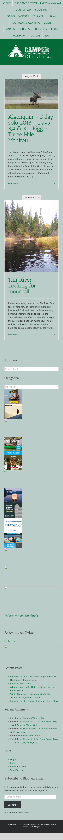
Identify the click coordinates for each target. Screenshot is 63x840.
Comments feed (18, 766)
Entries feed (16, 762)
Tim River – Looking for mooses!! (22, 285)
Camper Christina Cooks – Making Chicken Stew (34, 700)
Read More (13, 183)
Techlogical (36, 827)
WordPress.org (17, 769)
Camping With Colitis (20, 683)
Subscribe (13, 804)
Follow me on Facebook (21, 616)
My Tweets (9, 641)
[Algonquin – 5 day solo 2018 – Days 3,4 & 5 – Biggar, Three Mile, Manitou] (31, 94)
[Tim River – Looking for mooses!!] (31, 236)
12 (53, 334)
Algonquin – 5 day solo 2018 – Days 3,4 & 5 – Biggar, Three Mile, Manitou (30, 128)
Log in (13, 759)
